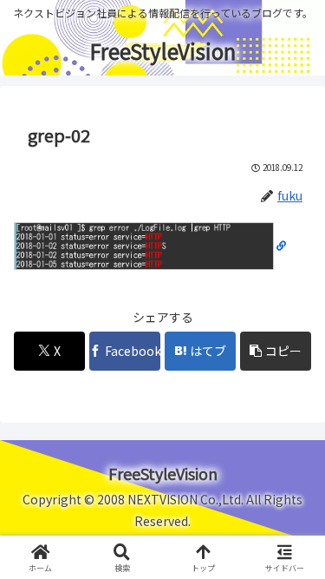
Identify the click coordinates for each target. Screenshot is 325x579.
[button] (275, 351)
